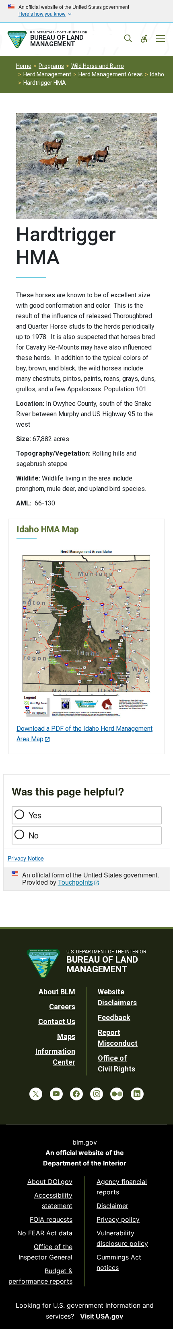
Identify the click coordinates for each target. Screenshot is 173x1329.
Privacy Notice (26, 858)
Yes (35, 815)
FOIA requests (51, 1219)
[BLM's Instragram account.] (96, 1094)
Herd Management (47, 74)
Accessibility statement (53, 1200)
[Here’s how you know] (86, 11)
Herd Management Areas (110, 74)
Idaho (157, 74)
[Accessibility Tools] (144, 39)
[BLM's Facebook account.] (76, 1094)
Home (23, 66)
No (34, 835)
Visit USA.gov (101, 1316)
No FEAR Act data (44, 1233)
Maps (66, 1036)
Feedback (114, 1017)
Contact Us (56, 1021)
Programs (51, 66)
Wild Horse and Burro (97, 66)
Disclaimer (112, 1206)
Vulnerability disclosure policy (122, 1238)
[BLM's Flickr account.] (116, 1094)
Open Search (128, 39)
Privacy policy (118, 1219)
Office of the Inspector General (45, 1252)
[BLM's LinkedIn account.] (137, 1094)
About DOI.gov (49, 1182)
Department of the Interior (84, 1163)
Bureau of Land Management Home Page (65, 40)
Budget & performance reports (40, 1276)
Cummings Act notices (119, 1262)
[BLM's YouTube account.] (56, 1094)
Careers (62, 1006)
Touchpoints (75, 882)
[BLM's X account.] (35, 1094)
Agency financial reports (122, 1187)
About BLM (57, 992)
